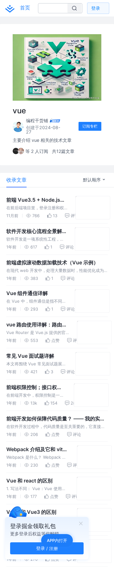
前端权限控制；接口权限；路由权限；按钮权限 (34, 387)
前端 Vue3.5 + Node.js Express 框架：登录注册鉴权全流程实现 (37, 200)
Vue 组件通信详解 (27, 293)
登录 (95, 8)
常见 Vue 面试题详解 (30, 356)
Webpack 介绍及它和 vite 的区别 (36, 449)
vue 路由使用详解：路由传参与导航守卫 (36, 324)
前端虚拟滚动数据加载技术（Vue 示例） (52, 262)
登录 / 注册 (47, 548)
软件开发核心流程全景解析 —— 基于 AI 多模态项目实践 (36, 231)
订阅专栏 (90, 126)
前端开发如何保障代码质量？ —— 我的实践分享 (55, 418)
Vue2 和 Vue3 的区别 (31, 512)
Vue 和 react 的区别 (29, 480)
